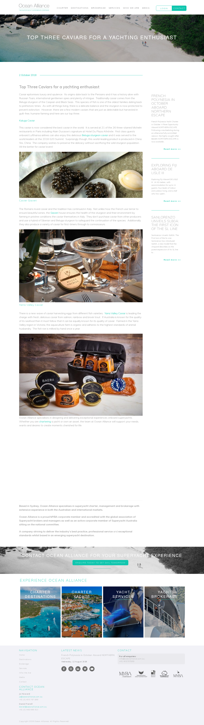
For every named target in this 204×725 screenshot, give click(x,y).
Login (164, 8)
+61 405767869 (126, 661)
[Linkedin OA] (77, 668)
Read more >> (172, 149)
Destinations (79, 8)
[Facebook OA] (63, 668)
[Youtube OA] (92, 668)
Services (114, 8)
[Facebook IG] (70, 668)
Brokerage (98, 8)
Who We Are (131, 8)
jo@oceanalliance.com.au (31, 696)
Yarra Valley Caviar (115, 313)
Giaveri (54, 212)
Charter (62, 8)
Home (22, 655)
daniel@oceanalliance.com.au (33, 707)
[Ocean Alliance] (34, 7)
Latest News (71, 650)
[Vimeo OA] (84, 668)
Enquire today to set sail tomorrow (100, 562)
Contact (179, 8)
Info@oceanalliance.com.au (132, 658)
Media (146, 8)
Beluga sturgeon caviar (95, 135)
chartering (45, 421)
